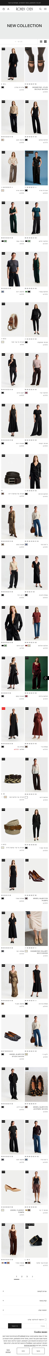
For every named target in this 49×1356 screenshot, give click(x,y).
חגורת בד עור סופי (17, 342)
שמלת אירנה (43, 1004)
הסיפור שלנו (42, 1310)
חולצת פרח (20, 190)
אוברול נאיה (43, 190)
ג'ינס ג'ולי (20, 595)
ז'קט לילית (20, 1107)
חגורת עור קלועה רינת (16, 494)
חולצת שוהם (43, 140)
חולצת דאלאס (43, 645)
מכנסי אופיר (20, 1263)
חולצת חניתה (43, 494)
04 (4, 137)
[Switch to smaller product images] (45, 41)
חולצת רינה (20, 292)
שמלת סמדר (20, 898)
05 (2, 137)
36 (35, 84)
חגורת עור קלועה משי (16, 797)
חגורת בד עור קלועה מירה (15, 847)
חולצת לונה (20, 1159)
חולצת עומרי (43, 292)
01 (10, 137)
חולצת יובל (44, 393)
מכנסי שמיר (43, 848)
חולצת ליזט (44, 797)
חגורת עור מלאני (42, 1263)
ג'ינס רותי (44, 544)
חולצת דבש (20, 140)
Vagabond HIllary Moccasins (39, 952)
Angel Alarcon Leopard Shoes (40, 1108)
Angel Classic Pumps (17, 1211)
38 (31, 84)
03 (6, 137)
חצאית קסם (20, 696)
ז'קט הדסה (20, 645)
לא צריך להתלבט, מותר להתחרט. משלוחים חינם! (24, 3)
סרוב (23, 1351)
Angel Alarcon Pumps (40, 899)
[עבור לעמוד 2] (32, 1276)
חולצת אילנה (43, 696)
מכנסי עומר (20, 241)
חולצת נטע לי (19, 1004)
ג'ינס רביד (44, 1159)
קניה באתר (42, 1300)
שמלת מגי (20, 747)
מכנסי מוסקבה (43, 342)
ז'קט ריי (45, 1054)
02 (8, 137)
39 (29, 84)
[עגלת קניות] (4, 9)
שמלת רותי (20, 951)
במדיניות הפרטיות (29, 1345)
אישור (38, 1351)
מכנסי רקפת (43, 443)
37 (33, 84)
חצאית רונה (20, 443)
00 (12, 137)
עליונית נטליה (19, 87)
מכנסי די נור (43, 1210)
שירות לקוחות (41, 1291)
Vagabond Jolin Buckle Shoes (40, 88)
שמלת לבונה (43, 595)
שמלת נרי (44, 747)
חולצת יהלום (43, 241)
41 (25, 84)
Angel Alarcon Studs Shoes (17, 1055)
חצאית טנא (20, 544)
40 (27, 84)
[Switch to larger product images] (41, 41)
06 (25, 541)
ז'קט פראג (20, 393)
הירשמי (15, 1326)
